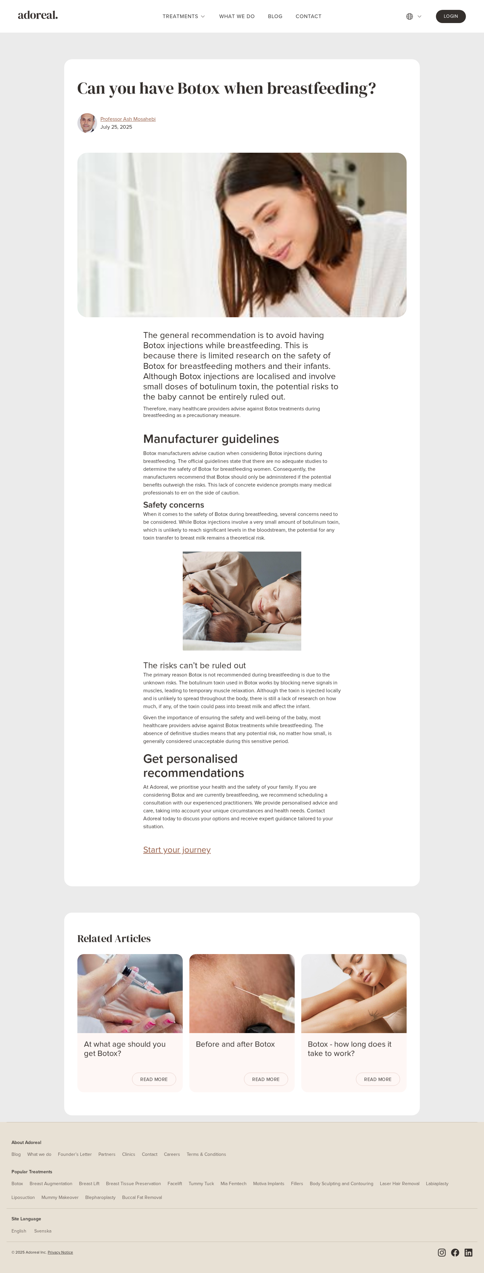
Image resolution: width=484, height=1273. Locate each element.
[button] (418, 16)
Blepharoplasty (100, 1197)
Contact (149, 1154)
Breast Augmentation (51, 1184)
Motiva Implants (268, 1184)
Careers (172, 1154)
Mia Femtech (234, 1184)
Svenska (42, 1231)
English (19, 1231)
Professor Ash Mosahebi (128, 119)
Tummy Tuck (201, 1184)
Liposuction (23, 1197)
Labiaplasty (437, 1184)
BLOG (275, 16)
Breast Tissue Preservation (133, 1184)
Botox (17, 1184)
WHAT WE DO (237, 16)
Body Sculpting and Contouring (341, 1184)
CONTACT (309, 16)
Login (451, 16)
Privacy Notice (60, 1253)
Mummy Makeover (60, 1197)
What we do (39, 1154)
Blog (16, 1154)
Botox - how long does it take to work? (349, 1048)
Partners (107, 1154)
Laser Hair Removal (399, 1184)
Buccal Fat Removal (142, 1197)
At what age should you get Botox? (125, 1048)
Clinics (128, 1154)
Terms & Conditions (206, 1154)
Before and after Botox (235, 1044)
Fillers (297, 1184)
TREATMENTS (180, 16)
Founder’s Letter (75, 1154)
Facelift (175, 1184)
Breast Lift (89, 1184)
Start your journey (177, 850)
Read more (154, 1079)
